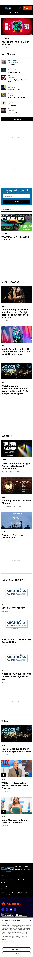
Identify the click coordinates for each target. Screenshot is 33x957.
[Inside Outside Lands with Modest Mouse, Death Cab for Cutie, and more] (16, 334)
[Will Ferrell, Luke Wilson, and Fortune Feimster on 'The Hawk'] (16, 768)
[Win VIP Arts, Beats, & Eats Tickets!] (16, 222)
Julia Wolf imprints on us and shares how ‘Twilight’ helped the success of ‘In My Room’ (15, 313)
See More (17, 119)
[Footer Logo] (16, 904)
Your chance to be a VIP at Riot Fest (15, 43)
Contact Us (4, 882)
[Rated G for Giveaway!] (16, 592)
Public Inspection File (6, 886)
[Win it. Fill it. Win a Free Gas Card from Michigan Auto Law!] (16, 658)
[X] (7, 909)
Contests (5, 38)
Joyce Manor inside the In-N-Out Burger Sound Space (16, 750)
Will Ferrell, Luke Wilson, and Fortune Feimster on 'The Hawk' (14, 786)
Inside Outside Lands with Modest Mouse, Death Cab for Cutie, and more (15, 351)
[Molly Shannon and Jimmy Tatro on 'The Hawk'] (16, 805)
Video (4, 721)
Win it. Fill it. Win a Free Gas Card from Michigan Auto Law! (16, 676)
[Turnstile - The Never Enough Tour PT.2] (16, 520)
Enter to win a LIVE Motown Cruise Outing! (16, 640)
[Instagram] (2, 875)
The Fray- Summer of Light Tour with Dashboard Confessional (15, 466)
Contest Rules (4, 888)
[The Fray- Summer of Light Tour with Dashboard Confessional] (16, 448)
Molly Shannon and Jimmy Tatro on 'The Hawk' (15, 821)
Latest (3, 604)
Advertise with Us (20, 888)
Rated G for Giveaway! (13, 607)
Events (5, 435)
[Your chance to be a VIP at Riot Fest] (17, 26)
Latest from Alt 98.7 (12, 580)
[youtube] (11, 909)
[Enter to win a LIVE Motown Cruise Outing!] (16, 624)
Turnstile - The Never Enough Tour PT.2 (12, 536)
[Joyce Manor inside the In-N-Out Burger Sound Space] (16, 733)
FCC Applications (20, 886)
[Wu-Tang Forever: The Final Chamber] (16, 485)
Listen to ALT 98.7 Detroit (7, 879)
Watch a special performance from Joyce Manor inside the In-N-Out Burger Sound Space (15, 389)
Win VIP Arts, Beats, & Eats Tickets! (15, 238)
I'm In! (16, 202)
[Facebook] (2, 909)
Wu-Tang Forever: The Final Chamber (16, 502)
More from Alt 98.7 (11, 282)
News (3, 306)
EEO (17, 882)
